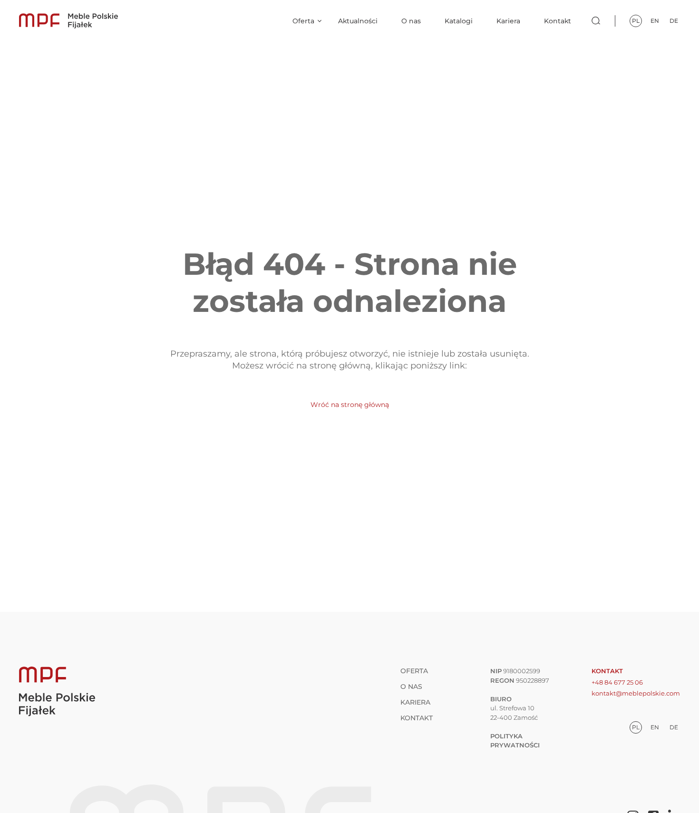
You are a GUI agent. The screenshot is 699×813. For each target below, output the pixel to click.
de (674, 20)
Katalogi (459, 21)
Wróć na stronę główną (350, 404)
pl (636, 20)
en (654, 20)
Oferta (303, 21)
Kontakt (557, 21)
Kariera (508, 21)
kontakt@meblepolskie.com (636, 693)
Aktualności (358, 21)
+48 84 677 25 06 (617, 682)
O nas (411, 21)
